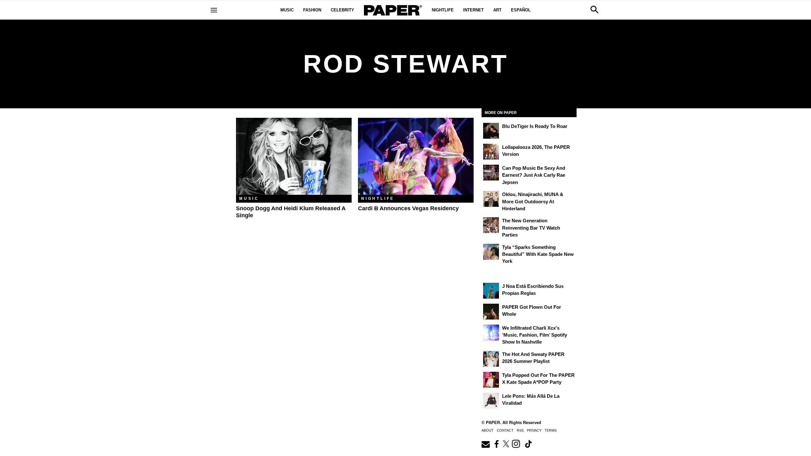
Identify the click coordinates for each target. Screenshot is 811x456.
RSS (520, 430)
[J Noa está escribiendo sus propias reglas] (491, 291)
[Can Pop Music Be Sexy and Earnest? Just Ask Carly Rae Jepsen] (491, 172)
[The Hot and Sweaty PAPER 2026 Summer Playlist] (491, 359)
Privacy (534, 430)
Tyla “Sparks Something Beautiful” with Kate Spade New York (538, 254)
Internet (473, 10)
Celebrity (342, 10)
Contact (505, 430)
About (488, 430)
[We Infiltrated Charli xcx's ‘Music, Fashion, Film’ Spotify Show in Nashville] (491, 332)
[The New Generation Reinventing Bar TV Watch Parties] (491, 225)
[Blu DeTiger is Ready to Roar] (491, 131)
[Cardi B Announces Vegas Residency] (416, 156)
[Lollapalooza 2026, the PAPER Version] (491, 152)
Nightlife (443, 10)
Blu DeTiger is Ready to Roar (534, 126)
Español (521, 10)
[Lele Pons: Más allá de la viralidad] (491, 400)
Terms (551, 430)
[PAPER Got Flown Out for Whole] (491, 312)
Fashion (312, 10)
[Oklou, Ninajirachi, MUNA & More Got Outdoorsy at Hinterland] (491, 199)
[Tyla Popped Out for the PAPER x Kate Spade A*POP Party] (491, 380)
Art (497, 10)
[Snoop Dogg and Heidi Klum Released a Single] (294, 156)
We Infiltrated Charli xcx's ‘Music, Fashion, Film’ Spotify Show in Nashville (534, 335)
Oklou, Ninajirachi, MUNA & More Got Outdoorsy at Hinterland (532, 201)
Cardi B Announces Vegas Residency (408, 208)
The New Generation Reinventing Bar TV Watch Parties (531, 228)
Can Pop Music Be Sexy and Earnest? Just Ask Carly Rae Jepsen (533, 175)
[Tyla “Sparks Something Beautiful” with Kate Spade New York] (491, 252)
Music (287, 10)
